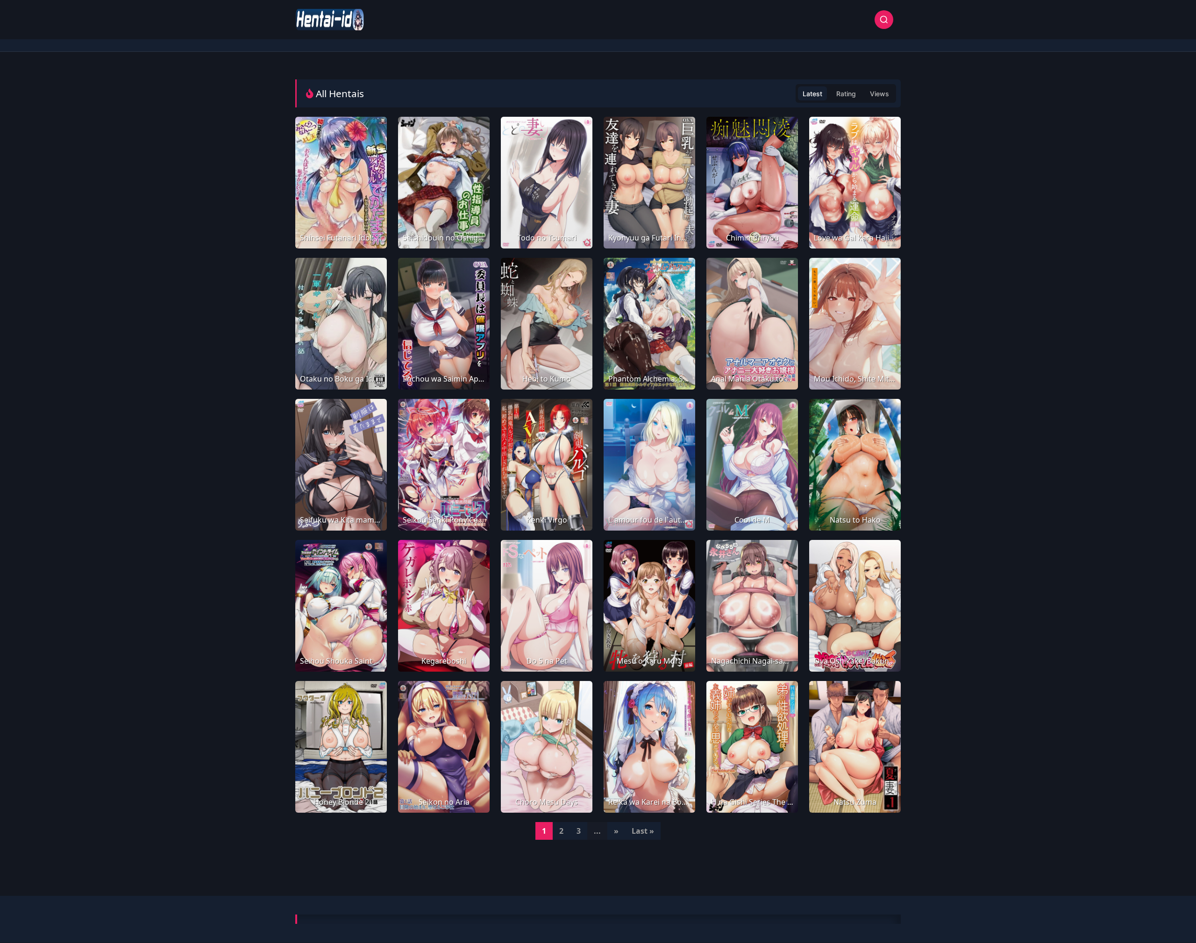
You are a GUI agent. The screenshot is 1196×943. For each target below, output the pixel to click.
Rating (846, 94)
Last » (643, 831)
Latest (812, 94)
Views (879, 94)
